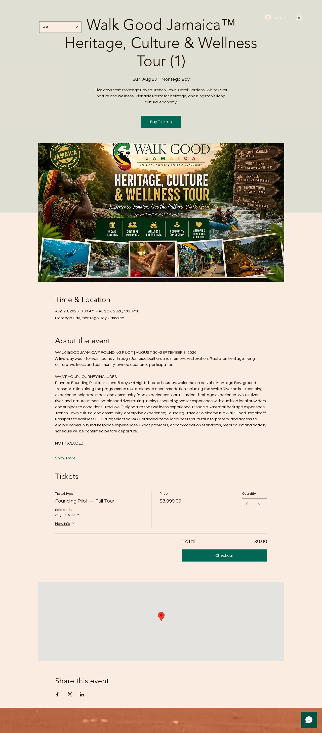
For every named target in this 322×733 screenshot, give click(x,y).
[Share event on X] (69, 694)
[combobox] (254, 504)
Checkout (224, 555)
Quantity (249, 493)
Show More (65, 458)
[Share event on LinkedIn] (82, 694)
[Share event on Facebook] (57, 694)
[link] (299, 16)
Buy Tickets (161, 122)
